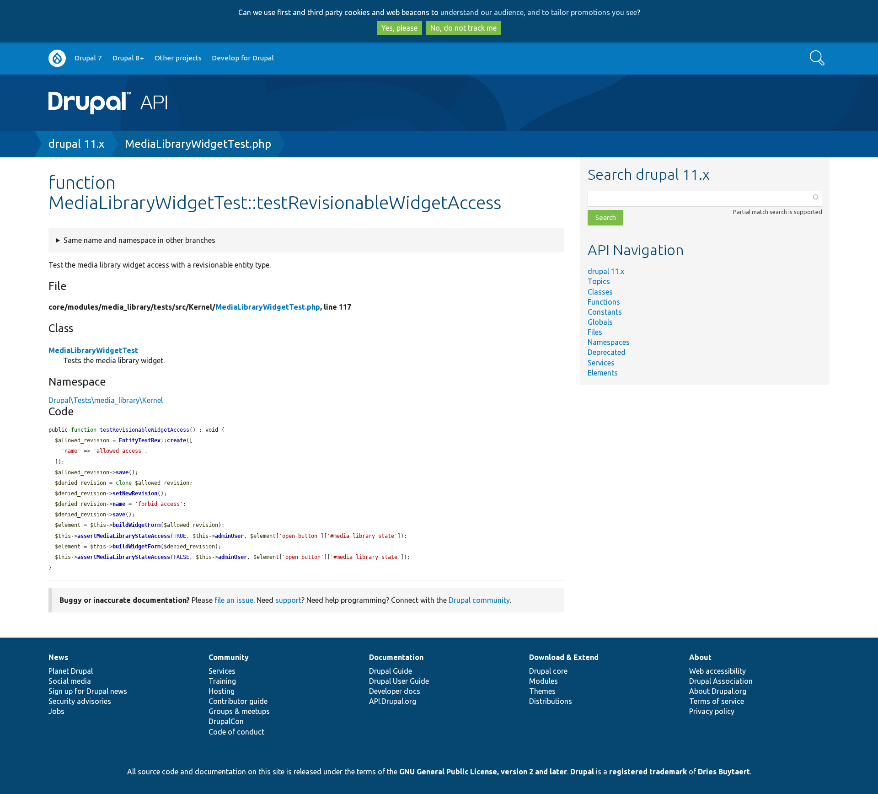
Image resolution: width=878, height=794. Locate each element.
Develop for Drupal (243, 58)
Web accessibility (717, 671)
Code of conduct (236, 732)
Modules (543, 681)
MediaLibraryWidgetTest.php (198, 144)
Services (601, 363)
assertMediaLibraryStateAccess (123, 536)
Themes (542, 691)
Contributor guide (238, 701)
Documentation (396, 657)
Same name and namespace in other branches (139, 240)
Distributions (550, 701)
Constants (605, 312)
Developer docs (394, 691)
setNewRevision (134, 493)
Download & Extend (564, 657)
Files (595, 332)
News (58, 657)
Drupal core (548, 671)
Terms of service (716, 701)
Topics (599, 281)
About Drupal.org (717, 691)
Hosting (222, 691)
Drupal (582, 771)
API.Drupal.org (392, 701)
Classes (600, 292)
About (700, 657)
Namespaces (609, 342)
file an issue (233, 600)
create (176, 440)
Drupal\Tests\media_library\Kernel (105, 400)
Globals (600, 322)
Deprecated (607, 352)
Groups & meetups (239, 711)
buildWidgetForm (136, 525)
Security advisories (79, 701)
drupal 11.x (76, 144)
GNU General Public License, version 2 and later (483, 771)
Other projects (178, 58)
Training (222, 681)
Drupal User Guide (399, 681)
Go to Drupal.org (57, 58)
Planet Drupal (70, 671)
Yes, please (399, 28)
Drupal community (479, 600)
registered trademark (648, 771)
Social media (69, 681)
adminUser (229, 536)
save (122, 472)
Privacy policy (711, 711)
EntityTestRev (140, 440)
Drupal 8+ (128, 58)
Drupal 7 (88, 58)
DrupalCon (226, 721)
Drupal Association (721, 681)
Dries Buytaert (724, 771)
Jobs (56, 711)
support (288, 600)
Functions (604, 302)
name (118, 504)
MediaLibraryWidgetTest (93, 350)
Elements (603, 373)
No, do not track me (463, 28)
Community (229, 657)
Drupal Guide (390, 671)
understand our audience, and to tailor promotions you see (538, 12)
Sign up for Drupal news (87, 691)
